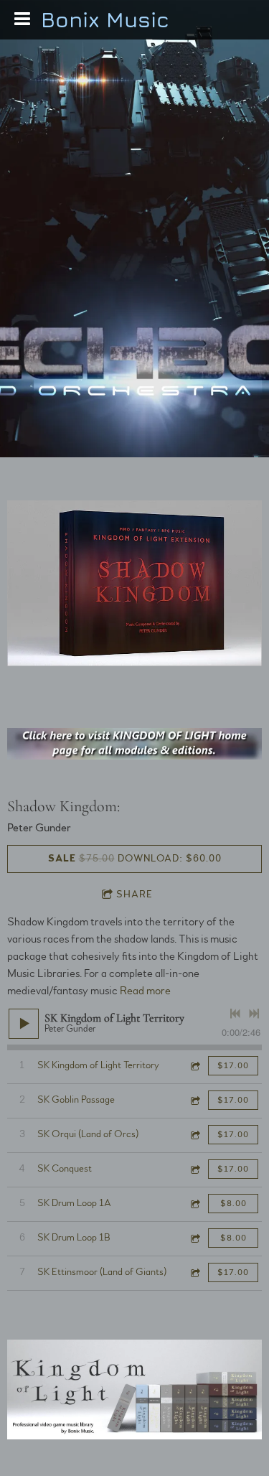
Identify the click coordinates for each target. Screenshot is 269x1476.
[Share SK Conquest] (194, 1169)
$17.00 (233, 1065)
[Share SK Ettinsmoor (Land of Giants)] (194, 1272)
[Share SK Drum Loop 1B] (194, 1238)
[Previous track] (235, 1013)
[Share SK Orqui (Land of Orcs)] (194, 1135)
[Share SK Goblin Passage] (194, 1100)
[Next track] (253, 1013)
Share (134, 894)
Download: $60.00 (135, 859)
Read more (145, 990)
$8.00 (233, 1203)
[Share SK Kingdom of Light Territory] (194, 1066)
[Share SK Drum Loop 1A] (194, 1204)
